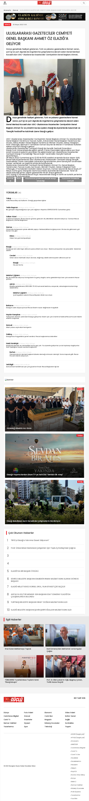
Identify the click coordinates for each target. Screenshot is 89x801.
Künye (73, 778)
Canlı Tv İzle (75, 754)
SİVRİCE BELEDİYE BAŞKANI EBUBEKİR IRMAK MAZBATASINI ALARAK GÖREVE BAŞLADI (43, 579)
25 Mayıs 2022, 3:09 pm (27, 343)
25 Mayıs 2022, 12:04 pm (27, 263)
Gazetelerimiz (76, 761)
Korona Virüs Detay (78, 775)
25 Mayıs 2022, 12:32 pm (22, 306)
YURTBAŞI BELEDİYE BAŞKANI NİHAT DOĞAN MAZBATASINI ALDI (37, 602)
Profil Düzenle (76, 792)
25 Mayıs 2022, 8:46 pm (22, 365)
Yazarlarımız (9, 726)
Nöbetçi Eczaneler (52, 723)
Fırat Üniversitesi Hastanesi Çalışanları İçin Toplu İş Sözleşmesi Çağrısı (41, 548)
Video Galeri (70, 712)
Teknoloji (48, 726)
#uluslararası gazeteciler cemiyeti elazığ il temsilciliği (40, 179)
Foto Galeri (28, 712)
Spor (26, 726)
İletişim (73, 768)
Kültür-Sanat (70, 716)
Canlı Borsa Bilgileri (11, 716)
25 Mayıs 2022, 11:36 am (23, 236)
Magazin (48, 719)
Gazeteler (28, 719)
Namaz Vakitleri (10, 723)
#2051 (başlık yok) (77, 734)
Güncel (7, 25)
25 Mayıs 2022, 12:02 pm (24, 256)
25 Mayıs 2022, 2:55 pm (20, 334)
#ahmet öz (10, 179)
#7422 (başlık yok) (78, 738)
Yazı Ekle (74, 798)
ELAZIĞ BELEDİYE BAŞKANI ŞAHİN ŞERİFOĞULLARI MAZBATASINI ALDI (39, 610)
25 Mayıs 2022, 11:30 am (25, 217)
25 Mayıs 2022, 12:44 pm (29, 315)
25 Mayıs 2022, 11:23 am (20, 198)
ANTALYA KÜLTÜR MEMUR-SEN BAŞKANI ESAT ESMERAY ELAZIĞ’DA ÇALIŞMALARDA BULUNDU (39, 595)
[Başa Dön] (85, 797)
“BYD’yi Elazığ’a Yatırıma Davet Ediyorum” (28, 540)
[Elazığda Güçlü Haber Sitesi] (44, 4)
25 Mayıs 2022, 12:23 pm (23, 284)
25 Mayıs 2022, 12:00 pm (20, 247)
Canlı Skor (49, 716)
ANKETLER (74, 744)
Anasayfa (74, 741)
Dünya (6, 712)
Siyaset (27, 723)
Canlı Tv (7, 719)
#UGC (19, 178)
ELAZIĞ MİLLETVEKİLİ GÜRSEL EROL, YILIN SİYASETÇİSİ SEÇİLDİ (36, 587)
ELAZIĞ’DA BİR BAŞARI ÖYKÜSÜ (22, 571)
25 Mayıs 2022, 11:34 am (21, 227)
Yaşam (68, 726)
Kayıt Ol (74, 771)
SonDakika (69, 723)
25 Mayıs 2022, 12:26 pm (35, 293)
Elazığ (80, 389)
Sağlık (67, 719)
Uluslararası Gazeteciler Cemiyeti (70, 179)
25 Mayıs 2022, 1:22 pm (20, 325)
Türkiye (79, 435)
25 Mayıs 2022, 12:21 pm (29, 275)
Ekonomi (48, 712)
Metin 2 (73, 782)
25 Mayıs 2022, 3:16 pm (23, 352)
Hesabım (74, 765)
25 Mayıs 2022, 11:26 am (26, 208)
